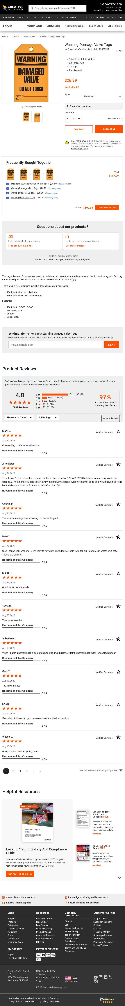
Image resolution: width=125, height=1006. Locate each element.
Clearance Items (15, 942)
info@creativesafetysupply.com (73, 259)
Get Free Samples (114, 10)
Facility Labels (96, 26)
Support (64, 17)
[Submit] (32, 8)
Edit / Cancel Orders (17, 958)
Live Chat (97, 928)
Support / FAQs (100, 918)
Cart (120, 17)
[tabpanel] (95, 823)
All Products (50, 17)
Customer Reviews (45, 935)
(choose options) (64, 184)
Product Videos (43, 932)
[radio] (62, 395)
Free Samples (43, 925)
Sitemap (40, 942)
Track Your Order (101, 932)
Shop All (12, 918)
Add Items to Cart (107, 207)
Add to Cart (108, 129)
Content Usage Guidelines (72, 939)
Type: (67, 94)
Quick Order (104, 17)
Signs (40, 17)
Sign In (114, 17)
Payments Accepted (103, 942)
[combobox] (57, 8)
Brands (11, 935)
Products (12, 922)
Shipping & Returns (102, 935)
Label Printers (22, 17)
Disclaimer (70, 951)
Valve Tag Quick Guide (101, 847)
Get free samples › (76, 245)
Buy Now (79, 129)
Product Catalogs (44, 928)
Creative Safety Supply (32, 1001)
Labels (33, 17)
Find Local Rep (92, 17)
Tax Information (72, 935)
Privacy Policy (13, 998)
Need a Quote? (72, 87)
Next (119, 877)
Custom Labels (34, 26)
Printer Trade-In (101, 945)
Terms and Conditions (75, 948)
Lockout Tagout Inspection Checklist (101, 814)
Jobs (67, 925)
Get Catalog (98, 10)
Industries (12, 932)
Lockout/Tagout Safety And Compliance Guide (36, 851)
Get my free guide (18, 874)
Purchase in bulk (115, 119)
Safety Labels (53, 26)
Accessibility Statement (76, 944)
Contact (97, 925)
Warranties (98, 938)
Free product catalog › (20, 245)
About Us (73, 17)
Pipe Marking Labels (74, 26)
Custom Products (16, 928)
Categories (13, 925)
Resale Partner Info (74, 928)
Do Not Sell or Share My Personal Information (39, 998)
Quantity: (69, 112)
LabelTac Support (102, 921)
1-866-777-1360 (111, 4)
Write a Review (110, 418)
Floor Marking (8, 17)
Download (97, 834)
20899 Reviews (22, 407)
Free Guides (42, 922)
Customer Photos (44, 938)
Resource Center (44, 918)
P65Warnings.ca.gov (79, 148)
